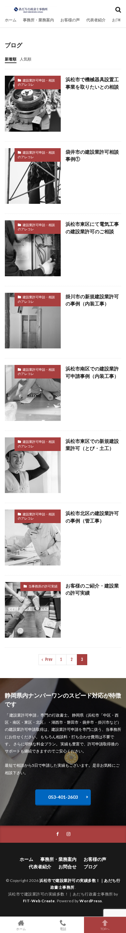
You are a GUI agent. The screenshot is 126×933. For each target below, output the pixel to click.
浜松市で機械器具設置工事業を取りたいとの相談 (92, 83)
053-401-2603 (63, 797)
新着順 (10, 59)
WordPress (90, 900)
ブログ (90, 866)
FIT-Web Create (39, 900)
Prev (48, 659)
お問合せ (67, 866)
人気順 (25, 59)
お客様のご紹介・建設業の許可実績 (92, 589)
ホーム (10, 19)
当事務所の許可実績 (43, 586)
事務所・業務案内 (38, 19)
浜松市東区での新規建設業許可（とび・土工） (92, 444)
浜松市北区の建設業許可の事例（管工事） (92, 516)
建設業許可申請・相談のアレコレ (36, 82)
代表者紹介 (96, 19)
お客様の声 (70, 19)
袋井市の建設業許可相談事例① (92, 155)
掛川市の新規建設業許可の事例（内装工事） (92, 300)
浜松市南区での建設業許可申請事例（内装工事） (92, 372)
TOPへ (105, 928)
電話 (63, 928)
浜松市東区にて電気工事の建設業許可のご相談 (92, 227)
